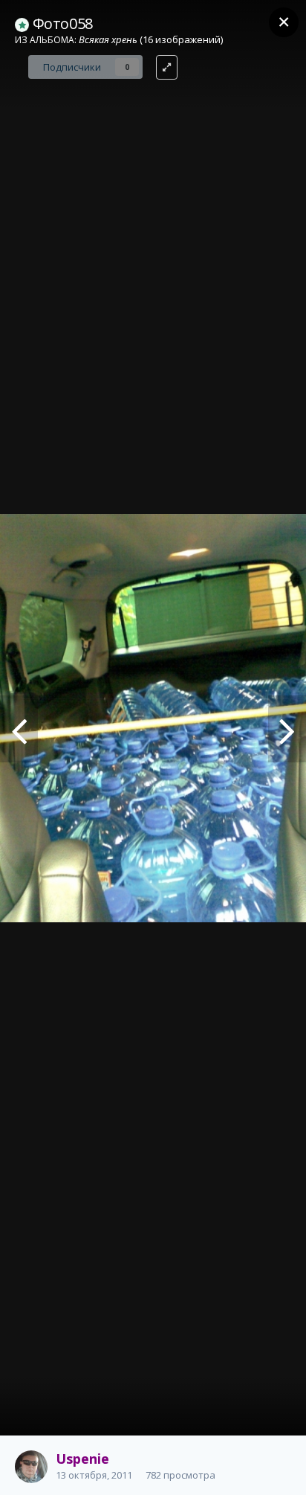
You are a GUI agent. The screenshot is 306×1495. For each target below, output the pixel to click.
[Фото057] (287, 728)
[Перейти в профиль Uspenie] (31, 1466)
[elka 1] (19, 728)
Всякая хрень (108, 39)
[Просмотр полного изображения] (167, 67)
